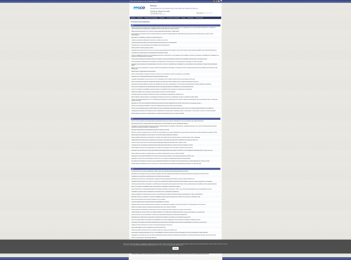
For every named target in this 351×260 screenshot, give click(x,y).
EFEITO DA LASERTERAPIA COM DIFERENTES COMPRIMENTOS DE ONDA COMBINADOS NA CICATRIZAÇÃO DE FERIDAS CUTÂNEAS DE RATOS (165, 219)
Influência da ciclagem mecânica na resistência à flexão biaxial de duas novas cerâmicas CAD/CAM (153, 206)
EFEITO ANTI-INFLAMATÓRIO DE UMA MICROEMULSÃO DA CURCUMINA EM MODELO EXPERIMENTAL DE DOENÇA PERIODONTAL (162, 86)
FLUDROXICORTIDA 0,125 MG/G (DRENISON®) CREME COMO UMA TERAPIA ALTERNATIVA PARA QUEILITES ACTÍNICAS (159, 171)
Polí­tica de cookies (128, 245)
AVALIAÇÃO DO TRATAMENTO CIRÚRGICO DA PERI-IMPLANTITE (146, 37)
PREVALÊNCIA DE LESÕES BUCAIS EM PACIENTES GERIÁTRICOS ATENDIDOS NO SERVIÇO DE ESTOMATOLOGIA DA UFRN (160, 217)
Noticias (183, 17)
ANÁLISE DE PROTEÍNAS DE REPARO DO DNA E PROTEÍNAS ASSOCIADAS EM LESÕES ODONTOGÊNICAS (156, 105)
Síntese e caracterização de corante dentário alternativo (143, 237)
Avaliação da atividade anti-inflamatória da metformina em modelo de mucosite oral (149, 40)
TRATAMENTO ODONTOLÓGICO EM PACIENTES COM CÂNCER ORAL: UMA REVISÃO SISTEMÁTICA (155, 191)
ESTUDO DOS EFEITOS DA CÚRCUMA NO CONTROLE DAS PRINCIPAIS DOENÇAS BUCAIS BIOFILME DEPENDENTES (159, 214)
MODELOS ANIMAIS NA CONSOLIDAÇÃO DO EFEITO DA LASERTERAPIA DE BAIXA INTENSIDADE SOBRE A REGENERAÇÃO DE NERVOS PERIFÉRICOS (167, 194)
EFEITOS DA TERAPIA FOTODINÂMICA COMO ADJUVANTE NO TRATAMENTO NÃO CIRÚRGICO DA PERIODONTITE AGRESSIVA (161, 89)
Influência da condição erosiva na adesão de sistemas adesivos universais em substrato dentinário (153, 91)
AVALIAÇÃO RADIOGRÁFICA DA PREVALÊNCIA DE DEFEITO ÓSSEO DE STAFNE (150, 129)
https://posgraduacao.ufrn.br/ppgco (158, 14)
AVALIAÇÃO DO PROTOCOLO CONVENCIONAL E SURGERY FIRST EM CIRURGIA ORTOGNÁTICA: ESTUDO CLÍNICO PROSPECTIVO (162, 178)
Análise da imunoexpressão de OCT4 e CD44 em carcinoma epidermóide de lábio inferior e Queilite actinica (155, 31)
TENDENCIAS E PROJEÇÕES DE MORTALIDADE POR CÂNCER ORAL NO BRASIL (150, 176)
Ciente (175, 248)
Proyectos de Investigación (151, 17)
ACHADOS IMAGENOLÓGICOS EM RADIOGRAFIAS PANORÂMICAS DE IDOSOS (150, 201)
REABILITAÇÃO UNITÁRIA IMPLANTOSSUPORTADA (143, 71)
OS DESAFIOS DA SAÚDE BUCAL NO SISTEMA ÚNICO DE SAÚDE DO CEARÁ (149, 52)
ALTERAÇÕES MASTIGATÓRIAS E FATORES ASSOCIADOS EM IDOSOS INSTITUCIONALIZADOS (154, 42)
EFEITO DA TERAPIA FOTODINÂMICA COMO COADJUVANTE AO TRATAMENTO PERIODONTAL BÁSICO (155, 186)
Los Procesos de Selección (173, 17)
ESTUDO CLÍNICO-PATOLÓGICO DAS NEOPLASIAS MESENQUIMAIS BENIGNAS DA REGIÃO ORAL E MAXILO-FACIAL (159, 142)
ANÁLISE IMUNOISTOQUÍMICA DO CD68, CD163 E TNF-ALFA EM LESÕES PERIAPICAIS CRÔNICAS (154, 134)
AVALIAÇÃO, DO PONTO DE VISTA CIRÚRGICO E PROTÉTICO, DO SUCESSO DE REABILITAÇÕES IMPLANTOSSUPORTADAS (160, 158)
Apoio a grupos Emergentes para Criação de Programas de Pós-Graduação (148, 199)
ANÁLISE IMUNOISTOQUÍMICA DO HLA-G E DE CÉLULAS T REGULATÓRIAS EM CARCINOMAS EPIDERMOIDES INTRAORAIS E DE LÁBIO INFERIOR (166, 163)
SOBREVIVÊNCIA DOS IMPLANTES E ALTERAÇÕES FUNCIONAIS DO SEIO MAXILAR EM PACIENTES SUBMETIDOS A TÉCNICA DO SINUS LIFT (164, 139)
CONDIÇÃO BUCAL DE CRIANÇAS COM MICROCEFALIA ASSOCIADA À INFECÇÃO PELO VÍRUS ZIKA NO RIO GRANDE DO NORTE (162, 145)
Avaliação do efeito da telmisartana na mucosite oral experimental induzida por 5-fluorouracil (151, 224)
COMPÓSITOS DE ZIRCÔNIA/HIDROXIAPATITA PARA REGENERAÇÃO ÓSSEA (149, 76)
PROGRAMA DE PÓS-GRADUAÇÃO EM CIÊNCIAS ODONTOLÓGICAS (174, 8)
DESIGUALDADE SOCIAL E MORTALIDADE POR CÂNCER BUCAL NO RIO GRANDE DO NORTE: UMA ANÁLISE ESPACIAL (159, 123)
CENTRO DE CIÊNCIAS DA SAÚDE (160, 11)
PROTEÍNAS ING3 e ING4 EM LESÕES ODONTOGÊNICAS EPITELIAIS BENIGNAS (150, 45)
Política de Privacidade (161, 245)
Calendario (162, 17)
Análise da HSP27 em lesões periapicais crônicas (142, 47)
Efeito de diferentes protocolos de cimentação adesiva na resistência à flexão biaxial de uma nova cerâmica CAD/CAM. (157, 113)
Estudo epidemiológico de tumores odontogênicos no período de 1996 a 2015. (148, 227)
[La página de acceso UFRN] (221, 0)
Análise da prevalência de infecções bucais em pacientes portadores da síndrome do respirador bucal (154, 229)
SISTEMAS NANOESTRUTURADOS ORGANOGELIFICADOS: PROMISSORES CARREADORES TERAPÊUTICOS (157, 94)
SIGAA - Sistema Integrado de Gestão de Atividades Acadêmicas (144, 1)
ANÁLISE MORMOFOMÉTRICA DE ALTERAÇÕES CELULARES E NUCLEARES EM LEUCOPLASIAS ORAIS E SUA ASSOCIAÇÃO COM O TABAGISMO (165, 137)
